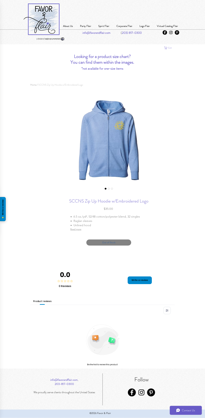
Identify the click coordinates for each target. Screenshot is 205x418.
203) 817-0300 (132, 33)
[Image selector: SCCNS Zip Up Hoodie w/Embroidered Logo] (105, 188)
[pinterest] (177, 32)
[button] (169, 47)
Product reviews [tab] (42, 301)
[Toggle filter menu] (167, 310)
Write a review (139, 280)
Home (33, 85)
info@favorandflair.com (64, 380)
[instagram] (171, 32)
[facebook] (165, 32)
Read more (75, 229)
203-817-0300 (64, 384)
